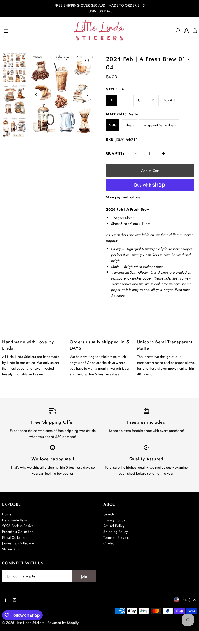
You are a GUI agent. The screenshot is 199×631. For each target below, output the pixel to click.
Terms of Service (116, 537)
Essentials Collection (17, 531)
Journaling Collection (18, 543)
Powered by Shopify (63, 622)
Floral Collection (14, 537)
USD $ (185, 599)
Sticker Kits (10, 549)
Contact (109, 543)
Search (108, 514)
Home (6, 514)
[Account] (186, 30)
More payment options (123, 197)
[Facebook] (6, 600)
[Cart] (195, 30)
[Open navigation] (36, 30)
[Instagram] (14, 600)
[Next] (87, 95)
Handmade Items (15, 520)
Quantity (115, 153)
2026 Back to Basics (17, 525)
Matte (113, 125)
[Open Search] (178, 30)
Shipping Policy (115, 531)
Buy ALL (169, 100)
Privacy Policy (114, 520)
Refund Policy (113, 525)
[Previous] (36, 95)
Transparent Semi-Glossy (159, 125)
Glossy (129, 125)
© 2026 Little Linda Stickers (23, 622)
